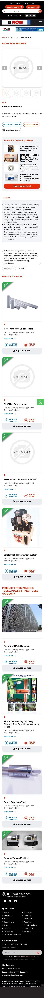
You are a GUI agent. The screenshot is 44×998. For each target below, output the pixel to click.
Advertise (32, 7)
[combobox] (7, 11)
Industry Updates (30, 925)
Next (39, 68)
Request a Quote (13, 130)
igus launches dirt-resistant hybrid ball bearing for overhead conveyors (29, 168)
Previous (4, 68)
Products (27, 916)
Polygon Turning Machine (16, 858)
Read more (9, 338)
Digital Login (28, 3)
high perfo (21, 268)
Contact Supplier (13, 125)
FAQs (6, 925)
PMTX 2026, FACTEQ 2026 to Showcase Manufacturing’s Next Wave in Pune (29, 158)
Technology (8, 931)
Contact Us (28, 919)
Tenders (7, 928)
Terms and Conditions (12, 934)
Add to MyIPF (32, 125)
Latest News (9, 922)
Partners (27, 931)
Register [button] (17, 16)
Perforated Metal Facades (17, 646)
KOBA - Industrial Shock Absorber (20, 479)
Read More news (21, 186)
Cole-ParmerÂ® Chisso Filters (18, 329)
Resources (28, 912)
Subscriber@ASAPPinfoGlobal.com (15, 972)
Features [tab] (6, 198)
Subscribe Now (13, 7)
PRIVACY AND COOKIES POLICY (29, 956)
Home (4, 37)
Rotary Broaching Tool (14, 802)
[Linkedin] (34, 15)
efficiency (8, 268)
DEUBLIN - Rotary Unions (16, 404)
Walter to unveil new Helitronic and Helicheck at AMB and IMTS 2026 (29, 178)
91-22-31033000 (15, 3)
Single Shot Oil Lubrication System (20, 555)
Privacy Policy (29, 928)
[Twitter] (30, 15)
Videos (6, 919)
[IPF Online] (16, 22)
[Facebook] (27, 15)
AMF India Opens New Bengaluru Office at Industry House (30, 148)
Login (10, 16)
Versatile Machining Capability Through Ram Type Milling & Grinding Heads (21, 724)
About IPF (8, 916)
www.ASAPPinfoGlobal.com (12, 975)
